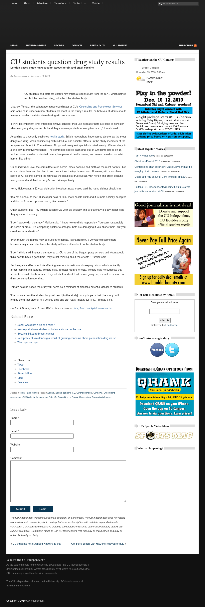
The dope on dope (27, 342)
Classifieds (60, 3)
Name (14, 417)
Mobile (95, 3)
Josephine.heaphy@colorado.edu (92, 308)
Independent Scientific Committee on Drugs (57, 397)
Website (15, 444)
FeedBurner (171, 325)
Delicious (22, 382)
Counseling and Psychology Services (101, 106)
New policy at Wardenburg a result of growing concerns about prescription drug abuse (66, 338)
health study (57, 136)
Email (14, 431)
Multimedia (120, 45)
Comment (16, 457)
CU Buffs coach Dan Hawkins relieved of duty (97, 543)
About (26, 3)
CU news (97, 393)
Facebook (23, 369)
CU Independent (84, 393)
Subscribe (186, 45)
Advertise (41, 3)
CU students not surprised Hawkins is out (37, 543)
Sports (59, 45)
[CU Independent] (32, 26)
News (14, 45)
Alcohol (50, 393)
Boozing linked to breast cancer (35, 333)
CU (73, 393)
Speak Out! (97, 45)
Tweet (20, 364)
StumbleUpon (25, 373)
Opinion (77, 45)
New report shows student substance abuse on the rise (49, 329)
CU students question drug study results (67, 61)
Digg (20, 377)
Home (13, 3)
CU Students (28, 397)
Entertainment (36, 45)
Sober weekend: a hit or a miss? (36, 324)
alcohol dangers (63, 393)
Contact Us (79, 3)
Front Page (25, 393)
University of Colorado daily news (95, 397)
